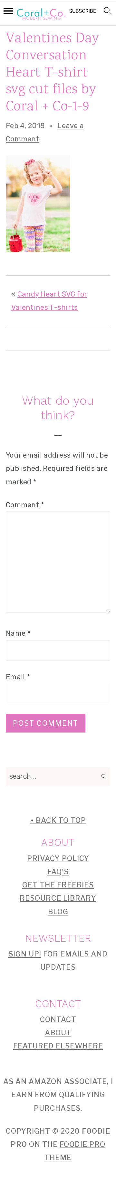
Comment (25, 505)
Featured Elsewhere (58, 1046)
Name (18, 633)
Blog (58, 911)
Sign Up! (24, 954)
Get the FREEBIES (58, 885)
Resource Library (58, 898)
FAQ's (58, 871)
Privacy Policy (58, 858)
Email (18, 676)
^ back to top (58, 820)
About (58, 1032)
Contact (58, 1019)
